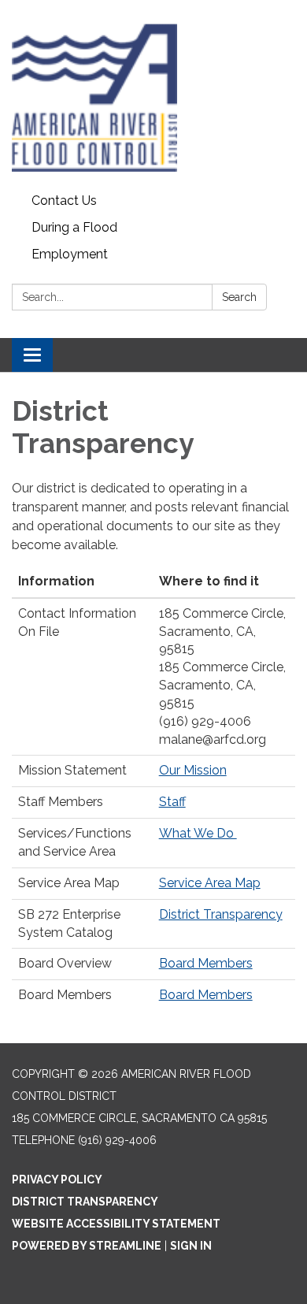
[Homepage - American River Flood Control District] (153, 94)
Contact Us (64, 200)
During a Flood (74, 227)
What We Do (198, 833)
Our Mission (193, 770)
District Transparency (221, 914)
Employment (69, 254)
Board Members (206, 963)
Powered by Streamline (86, 1245)
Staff (172, 801)
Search (239, 297)
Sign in (191, 1245)
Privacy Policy (57, 1179)
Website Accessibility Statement (116, 1223)
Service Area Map (210, 882)
